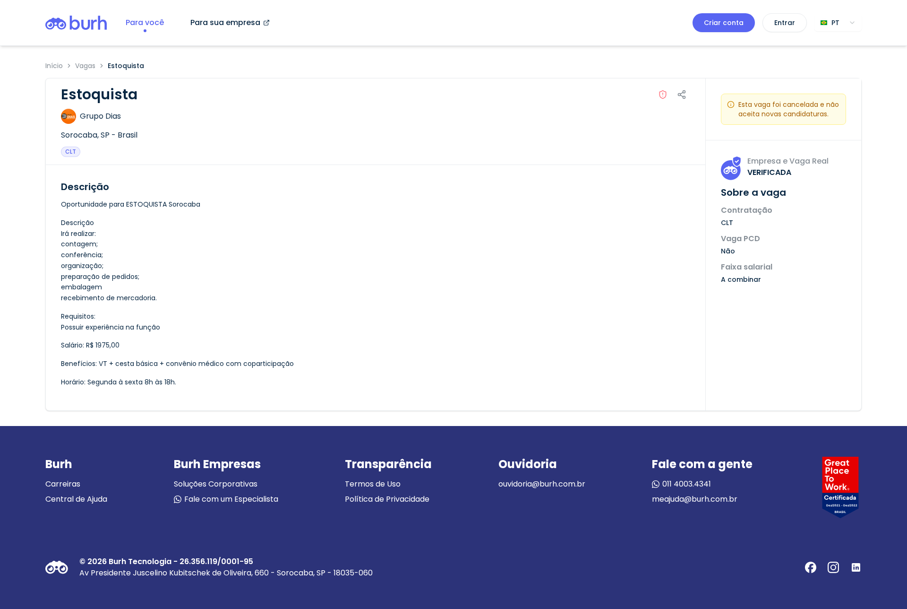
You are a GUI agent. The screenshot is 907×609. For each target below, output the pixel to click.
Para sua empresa (225, 22)
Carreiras (62, 483)
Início (54, 65)
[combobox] (838, 22)
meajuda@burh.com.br (694, 499)
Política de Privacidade (387, 499)
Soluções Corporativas (215, 483)
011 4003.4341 (686, 483)
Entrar (784, 22)
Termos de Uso (373, 483)
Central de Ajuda (76, 499)
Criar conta (724, 22)
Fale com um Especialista (231, 499)
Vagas (85, 65)
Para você (145, 22)
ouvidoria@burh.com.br (541, 483)
